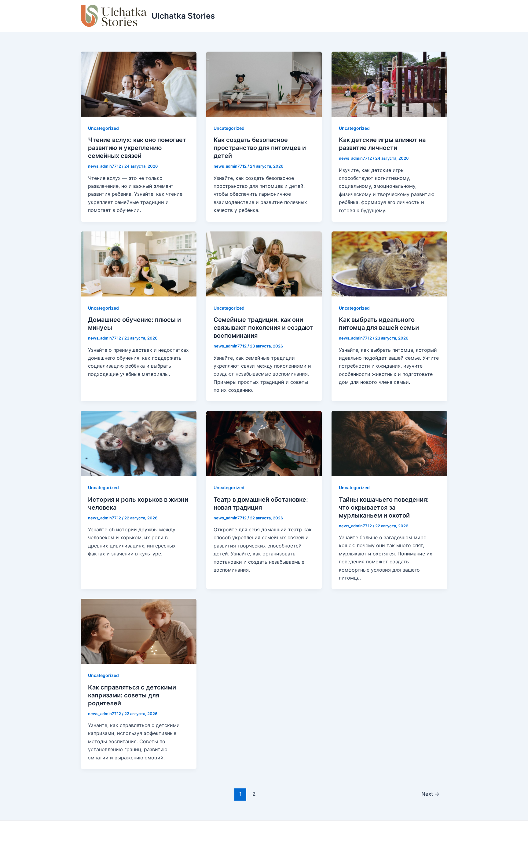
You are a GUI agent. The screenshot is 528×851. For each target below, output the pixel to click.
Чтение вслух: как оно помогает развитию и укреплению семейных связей (137, 147)
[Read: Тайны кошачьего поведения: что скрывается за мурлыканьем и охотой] (389, 443)
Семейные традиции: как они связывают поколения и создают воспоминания (263, 327)
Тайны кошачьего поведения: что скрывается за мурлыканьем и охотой (384, 507)
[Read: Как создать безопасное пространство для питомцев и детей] (264, 84)
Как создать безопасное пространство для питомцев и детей (260, 147)
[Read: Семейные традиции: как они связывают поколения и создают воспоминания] (264, 263)
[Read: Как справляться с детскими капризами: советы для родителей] (138, 631)
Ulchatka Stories (183, 15)
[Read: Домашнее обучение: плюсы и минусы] (138, 263)
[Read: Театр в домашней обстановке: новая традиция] (264, 443)
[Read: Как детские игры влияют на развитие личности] (389, 84)
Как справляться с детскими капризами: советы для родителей (132, 695)
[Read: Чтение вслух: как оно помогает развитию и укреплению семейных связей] (138, 84)
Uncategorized (103, 128)
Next (430, 794)
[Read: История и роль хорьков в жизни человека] (138, 443)
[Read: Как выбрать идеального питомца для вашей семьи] (389, 263)
